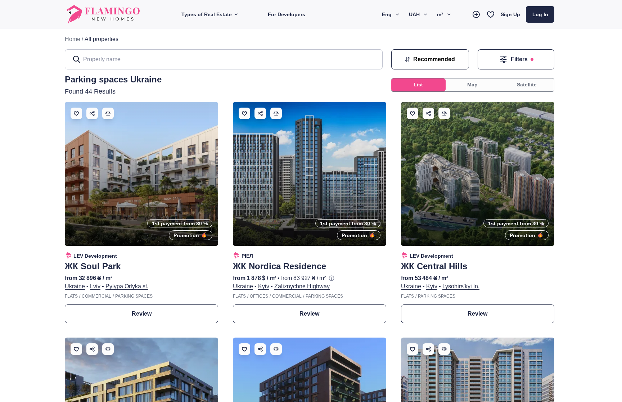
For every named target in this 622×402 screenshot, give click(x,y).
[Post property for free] (476, 14)
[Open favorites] (490, 14)
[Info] (331, 278)
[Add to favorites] (76, 113)
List (418, 84)
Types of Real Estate (206, 14)
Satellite (527, 84)
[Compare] (108, 113)
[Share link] (92, 113)
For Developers (286, 14)
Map (472, 84)
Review (142, 314)
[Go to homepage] (103, 14)
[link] (101, 39)
